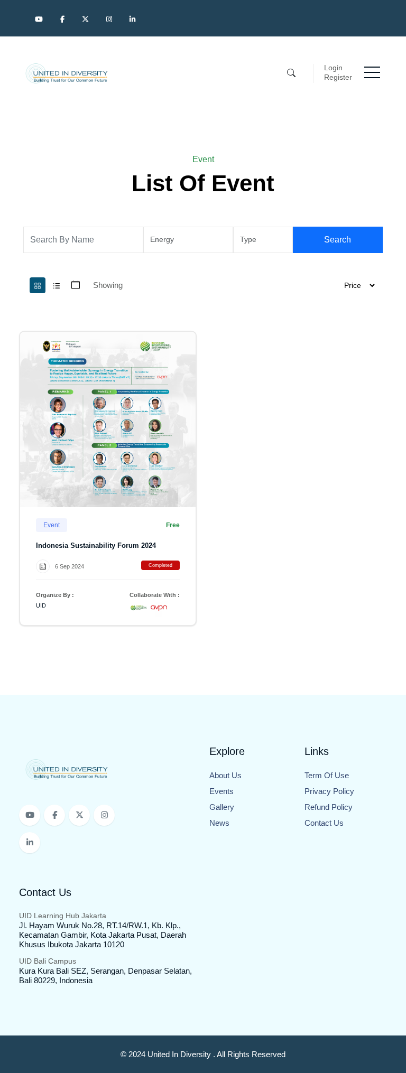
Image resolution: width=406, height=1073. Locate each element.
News (219, 822)
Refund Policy (328, 807)
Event (51, 525)
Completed (160, 565)
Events (221, 791)
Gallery (221, 807)
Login (333, 67)
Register (338, 77)
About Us (225, 775)
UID (41, 605)
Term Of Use (326, 775)
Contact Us (324, 822)
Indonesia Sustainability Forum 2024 (96, 545)
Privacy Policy (329, 791)
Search (337, 239)
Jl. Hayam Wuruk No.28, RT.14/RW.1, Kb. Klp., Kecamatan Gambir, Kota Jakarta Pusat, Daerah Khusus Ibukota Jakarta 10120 (102, 935)
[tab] (37, 285)
